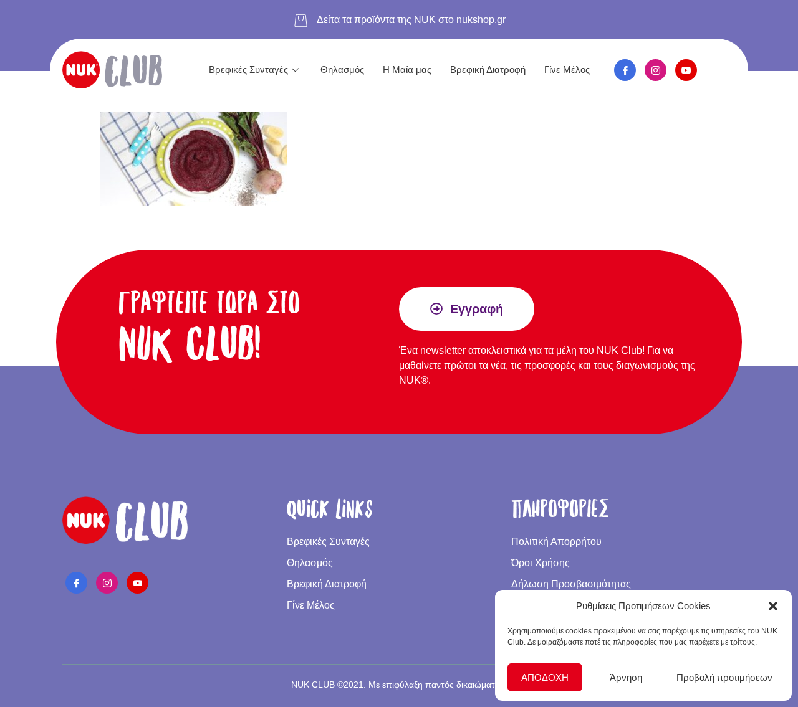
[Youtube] (686, 70)
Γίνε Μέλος (567, 69)
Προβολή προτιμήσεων (724, 677)
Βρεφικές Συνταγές (248, 69)
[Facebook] (625, 70)
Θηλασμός (342, 69)
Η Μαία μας (407, 69)
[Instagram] (655, 70)
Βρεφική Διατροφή (488, 69)
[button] (773, 606)
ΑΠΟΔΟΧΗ (545, 677)
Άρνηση (626, 677)
